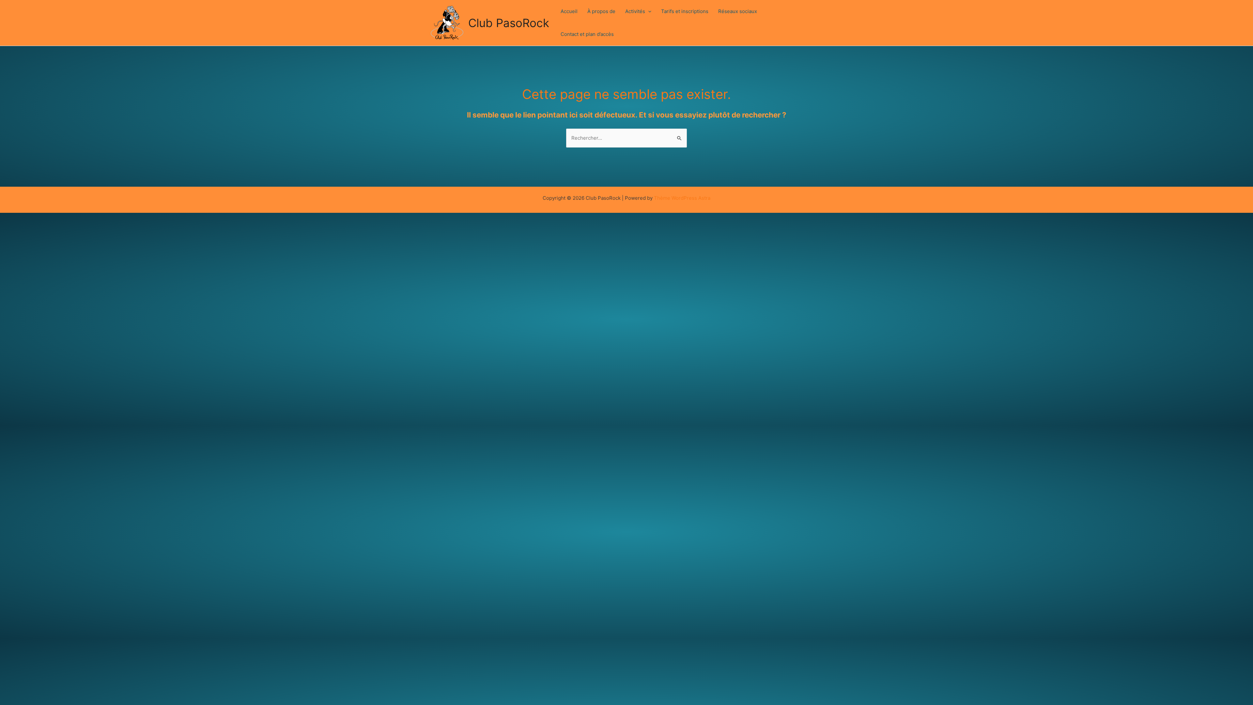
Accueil (569, 11)
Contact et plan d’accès (587, 34)
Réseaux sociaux (737, 11)
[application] (648, 11)
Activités (635, 11)
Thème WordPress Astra (682, 198)
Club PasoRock (508, 23)
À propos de (601, 11)
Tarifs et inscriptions (684, 11)
